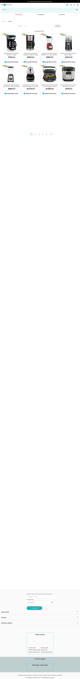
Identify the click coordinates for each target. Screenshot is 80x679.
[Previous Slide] (1, 1)
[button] (2, 5)
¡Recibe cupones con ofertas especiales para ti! (39, 594)
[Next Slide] (79, 1)
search (10, 21)
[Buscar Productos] (76, 9)
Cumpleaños (30, 599)
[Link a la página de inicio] (3, 21)
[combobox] (40, 9)
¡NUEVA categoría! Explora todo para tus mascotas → (41, 1)
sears (6, 34)
